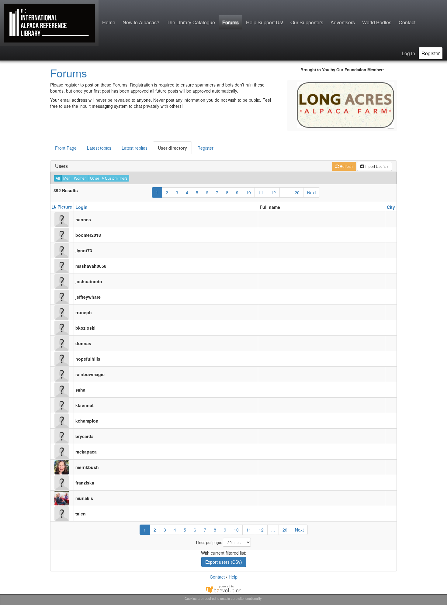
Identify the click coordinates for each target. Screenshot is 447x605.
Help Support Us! (264, 22)
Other (94, 178)
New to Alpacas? (141, 22)
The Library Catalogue (191, 22)
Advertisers (343, 22)
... (285, 192)
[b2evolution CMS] (223, 589)
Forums (230, 22)
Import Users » (377, 166)
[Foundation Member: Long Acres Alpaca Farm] (345, 104)
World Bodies (376, 22)
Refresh (346, 166)
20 (297, 192)
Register (430, 53)
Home (108, 22)
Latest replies (134, 148)
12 (273, 192)
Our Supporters (306, 22)
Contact (407, 22)
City (391, 207)
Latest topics (99, 148)
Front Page (66, 148)
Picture (64, 207)
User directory (172, 148)
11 (260, 192)
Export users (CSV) (223, 562)
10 (248, 192)
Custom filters (115, 178)
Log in (408, 53)
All (58, 178)
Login (81, 207)
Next (311, 192)
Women (80, 178)
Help (233, 577)
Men (67, 178)
